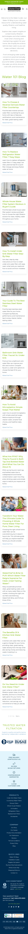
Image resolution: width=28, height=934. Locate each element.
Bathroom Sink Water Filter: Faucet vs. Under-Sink (13, 355)
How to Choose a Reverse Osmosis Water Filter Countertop (13, 105)
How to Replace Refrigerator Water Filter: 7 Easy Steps (11, 154)
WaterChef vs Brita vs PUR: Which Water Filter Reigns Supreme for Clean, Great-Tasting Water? (14, 578)
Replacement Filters (14, 814)
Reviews (14, 838)
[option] (7, 742)
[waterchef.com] (14, 9)
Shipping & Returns (14, 870)
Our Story (14, 827)
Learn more (18, 889)
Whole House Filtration (14, 806)
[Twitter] (11, 907)
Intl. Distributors (14, 835)
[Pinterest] (16, 907)
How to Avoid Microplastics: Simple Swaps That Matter (12, 407)
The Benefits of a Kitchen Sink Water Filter (11, 635)
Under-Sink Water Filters (14, 798)
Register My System (14, 862)
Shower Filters (14, 803)
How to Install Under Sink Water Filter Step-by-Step (13, 253)
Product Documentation (14, 833)
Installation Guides (14, 859)
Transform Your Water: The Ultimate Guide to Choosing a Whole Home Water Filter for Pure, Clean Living (13, 521)
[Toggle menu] (1, 9)
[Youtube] (18, 907)
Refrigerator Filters (14, 811)
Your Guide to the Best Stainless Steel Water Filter (13, 303)
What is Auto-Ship (14, 867)
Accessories (14, 816)
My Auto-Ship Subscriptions (14, 865)
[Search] (5, 9)
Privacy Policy (14, 843)
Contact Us (14, 873)
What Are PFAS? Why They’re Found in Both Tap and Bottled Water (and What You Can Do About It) (13, 461)
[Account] (26, 9)
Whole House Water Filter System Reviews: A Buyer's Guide (14, 204)
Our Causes (14, 830)
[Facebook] (9, 907)
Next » (18, 716)
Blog (14, 846)
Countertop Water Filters (14, 800)
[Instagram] (13, 907)
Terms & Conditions (14, 840)
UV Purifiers (14, 808)
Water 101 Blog (14, 857)
